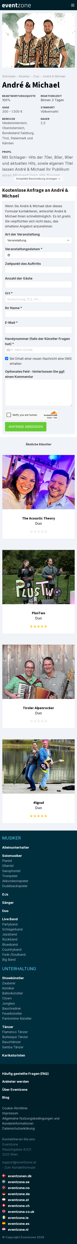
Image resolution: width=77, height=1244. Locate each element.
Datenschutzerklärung (18, 1128)
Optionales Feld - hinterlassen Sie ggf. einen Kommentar (35, 374)
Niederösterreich (14, 123)
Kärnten (8, 143)
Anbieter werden (15, 1081)
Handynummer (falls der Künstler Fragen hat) (37, 341)
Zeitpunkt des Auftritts (23, 264)
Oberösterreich (13, 128)
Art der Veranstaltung (22, 234)
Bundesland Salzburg (17, 133)
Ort (9, 293)
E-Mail (11, 322)
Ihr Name (13, 308)
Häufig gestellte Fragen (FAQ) (25, 1073)
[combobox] (38, 299)
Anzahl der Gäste (18, 278)
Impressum (10, 1113)
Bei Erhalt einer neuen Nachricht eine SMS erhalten (41, 361)
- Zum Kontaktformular (18, 1167)
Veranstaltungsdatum (23, 249)
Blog (5, 1097)
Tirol (5, 138)
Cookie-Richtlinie (14, 1108)
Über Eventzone (14, 1089)
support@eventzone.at (19, 1162)
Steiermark (18, 138)
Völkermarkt (49, 111)
